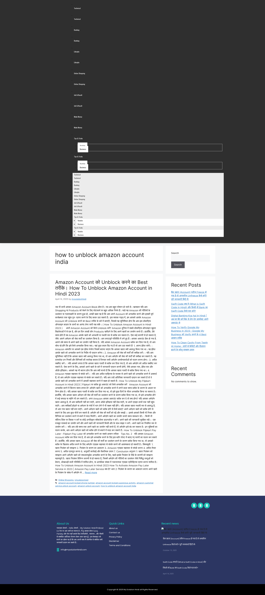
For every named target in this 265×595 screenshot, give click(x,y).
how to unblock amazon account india (118, 486)
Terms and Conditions (119, 545)
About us (113, 528)
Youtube (82, 145)
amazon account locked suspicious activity (116, 483)
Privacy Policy (115, 536)
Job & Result (78, 203)
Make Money (78, 210)
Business (83, 149)
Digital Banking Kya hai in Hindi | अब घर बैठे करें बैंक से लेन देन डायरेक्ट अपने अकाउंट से (189, 319)
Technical (77, 174)
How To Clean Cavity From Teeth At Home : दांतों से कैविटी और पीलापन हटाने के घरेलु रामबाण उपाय (189, 346)
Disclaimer (114, 541)
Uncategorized (81, 480)
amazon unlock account (89, 486)
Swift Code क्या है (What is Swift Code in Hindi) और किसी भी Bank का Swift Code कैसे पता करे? (189, 307)
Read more (91, 472)
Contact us (114, 532)
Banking (76, 182)
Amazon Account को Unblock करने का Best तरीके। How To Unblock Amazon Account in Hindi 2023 (103, 288)
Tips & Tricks (78, 217)
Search (175, 253)
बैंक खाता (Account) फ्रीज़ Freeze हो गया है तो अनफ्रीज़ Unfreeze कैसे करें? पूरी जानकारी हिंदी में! (189, 296)
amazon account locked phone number (76, 483)
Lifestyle (76, 189)
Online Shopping (79, 196)
